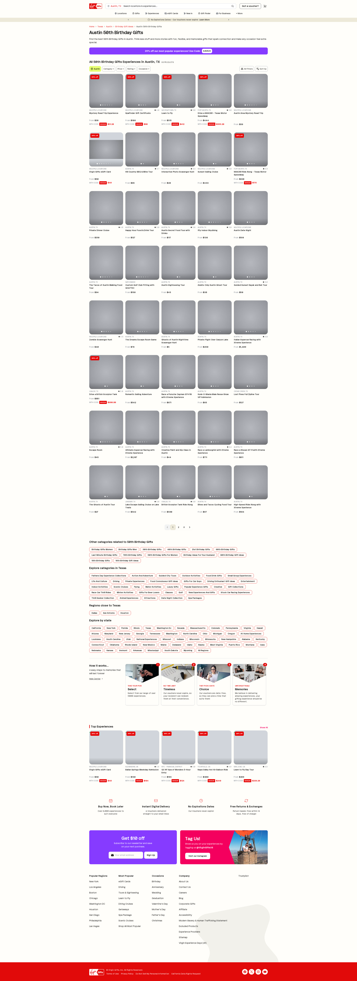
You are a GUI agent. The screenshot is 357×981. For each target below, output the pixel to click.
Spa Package (125, 916)
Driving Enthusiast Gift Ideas (221, 581)
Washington (171, 633)
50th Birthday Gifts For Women (163, 555)
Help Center (95, 679)
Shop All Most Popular (130, 927)
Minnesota (210, 639)
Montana (250, 645)
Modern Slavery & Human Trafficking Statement (203, 921)
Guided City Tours (167, 575)
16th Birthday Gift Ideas (127, 560)
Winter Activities (125, 592)
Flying (137, 587)
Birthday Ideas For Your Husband (199, 555)
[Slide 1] (100, 105)
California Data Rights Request (186, 974)
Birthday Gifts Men (128, 549)
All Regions (203, 650)
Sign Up (151, 856)
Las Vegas (94, 927)
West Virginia (216, 645)
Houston (124, 613)
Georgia (140, 633)
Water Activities (153, 587)
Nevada (180, 628)
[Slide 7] (110, 163)
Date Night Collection (171, 598)
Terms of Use (112, 974)
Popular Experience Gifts (196, 587)
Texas (100, 27)
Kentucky (260, 639)
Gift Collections (235, 587)
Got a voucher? (250, 6)
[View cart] (265, 6)
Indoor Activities (100, 587)
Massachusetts (197, 628)
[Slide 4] (180, 163)
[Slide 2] (102, 104)
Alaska (201, 645)
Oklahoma (114, 645)
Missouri (167, 639)
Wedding (156, 893)
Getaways (124, 910)
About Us (183, 882)
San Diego (94, 916)
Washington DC (97, 904)
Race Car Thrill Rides (101, 592)
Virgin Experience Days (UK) (193, 943)
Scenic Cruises (121, 587)
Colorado (215, 628)
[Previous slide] (128, 19)
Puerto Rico (234, 645)
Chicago (93, 899)
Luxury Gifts (172, 587)
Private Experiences (134, 581)
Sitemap (183, 938)
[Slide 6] (108, 163)
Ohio (205, 633)
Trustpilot (243, 876)
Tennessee (155, 633)
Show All (253, 727)
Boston (93, 893)
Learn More (218, 19)
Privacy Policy (127, 974)
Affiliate (183, 910)
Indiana (180, 639)
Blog (181, 899)
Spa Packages (195, 598)
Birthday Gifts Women (102, 549)
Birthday (156, 882)
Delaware (176, 645)
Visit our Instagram (198, 857)
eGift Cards (124, 882)
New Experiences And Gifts (202, 592)
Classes (169, 592)
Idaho (189, 645)
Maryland (108, 633)
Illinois (137, 628)
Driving (116, 581)
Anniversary (158, 888)
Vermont (123, 650)
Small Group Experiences (239, 575)
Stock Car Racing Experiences (235, 592)
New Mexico (149, 645)
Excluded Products (188, 927)
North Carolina (190, 633)
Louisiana (96, 639)
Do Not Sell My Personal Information (152, 975)
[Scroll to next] (265, 727)
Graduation (158, 899)
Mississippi (153, 650)
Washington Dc (164, 628)
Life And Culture (99, 581)
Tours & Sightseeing (129, 893)
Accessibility (185, 916)
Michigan (217, 633)
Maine (164, 645)
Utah (128, 639)
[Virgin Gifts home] (95, 6)
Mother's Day (159, 910)
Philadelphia (95, 921)
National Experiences (147, 639)
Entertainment (248, 581)
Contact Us (185, 888)
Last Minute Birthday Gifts (104, 555)
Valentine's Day (160, 904)
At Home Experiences (251, 633)
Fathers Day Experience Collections (109, 575)
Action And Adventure (142, 575)
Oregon (231, 633)
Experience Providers (189, 932)
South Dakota (171, 650)
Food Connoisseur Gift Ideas (164, 581)
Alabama (246, 639)
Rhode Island (131, 645)
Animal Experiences (129, 598)
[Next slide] (229, 19)
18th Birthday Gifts (101, 560)
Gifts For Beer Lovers (149, 592)
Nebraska (96, 650)
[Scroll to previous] (260, 727)
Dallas (94, 613)
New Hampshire (228, 639)
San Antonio (109, 613)
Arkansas (137, 650)
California (96, 628)
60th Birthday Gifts (225, 549)
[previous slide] (92, 90)
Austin (109, 27)
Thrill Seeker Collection (103, 598)
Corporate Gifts (187, 904)
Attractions (149, 598)
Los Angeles (95, 888)
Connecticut (98, 645)
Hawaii (260, 628)
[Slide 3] (101, 163)
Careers (183, 893)
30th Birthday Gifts (152, 549)
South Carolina (113, 639)
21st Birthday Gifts (201, 549)
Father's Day (158, 916)
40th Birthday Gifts (176, 549)
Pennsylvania (232, 628)
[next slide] (119, 90)
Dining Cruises (126, 904)
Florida (124, 628)
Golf (181, 592)
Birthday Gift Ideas (124, 27)
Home (91, 27)
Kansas (110, 650)
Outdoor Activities (191, 575)
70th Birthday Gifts (132, 555)
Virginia (247, 628)
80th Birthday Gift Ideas (232, 555)
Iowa (262, 645)
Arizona (95, 633)
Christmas (157, 921)
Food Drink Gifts (214, 575)
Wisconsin (194, 639)
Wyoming (188, 650)
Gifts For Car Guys (193, 581)
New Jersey (124, 633)
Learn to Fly (124, 899)
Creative (218, 587)
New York (111, 628)
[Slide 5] (106, 163)
